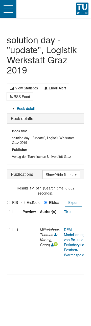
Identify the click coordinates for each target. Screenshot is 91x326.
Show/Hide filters (60, 174)
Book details (26, 108)
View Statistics (26, 87)
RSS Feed (21, 96)
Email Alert (57, 87)
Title (68, 211)
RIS (15, 202)
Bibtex (54, 202)
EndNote (33, 202)
